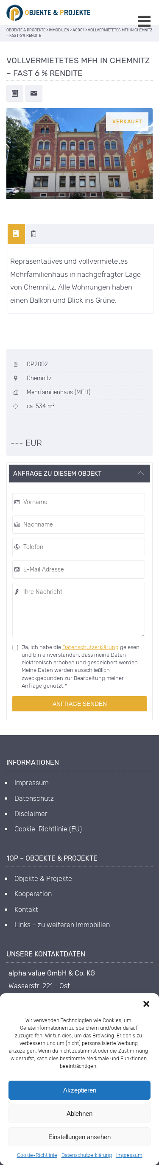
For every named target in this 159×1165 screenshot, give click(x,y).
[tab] (16, 234)
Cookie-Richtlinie (37, 1155)
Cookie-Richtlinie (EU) (48, 829)
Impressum (129, 1155)
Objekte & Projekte (43, 879)
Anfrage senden (80, 703)
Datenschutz (34, 798)
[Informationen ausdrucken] (15, 94)
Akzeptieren (79, 1090)
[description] (16, 234)
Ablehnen (79, 1113)
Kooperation (33, 894)
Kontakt (26, 910)
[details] (34, 234)
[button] (146, 1004)
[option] (79, 154)
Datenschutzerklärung (86, 1155)
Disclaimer (30, 814)
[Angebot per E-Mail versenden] (34, 94)
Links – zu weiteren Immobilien (62, 925)
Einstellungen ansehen (79, 1136)
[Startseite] (48, 12)
